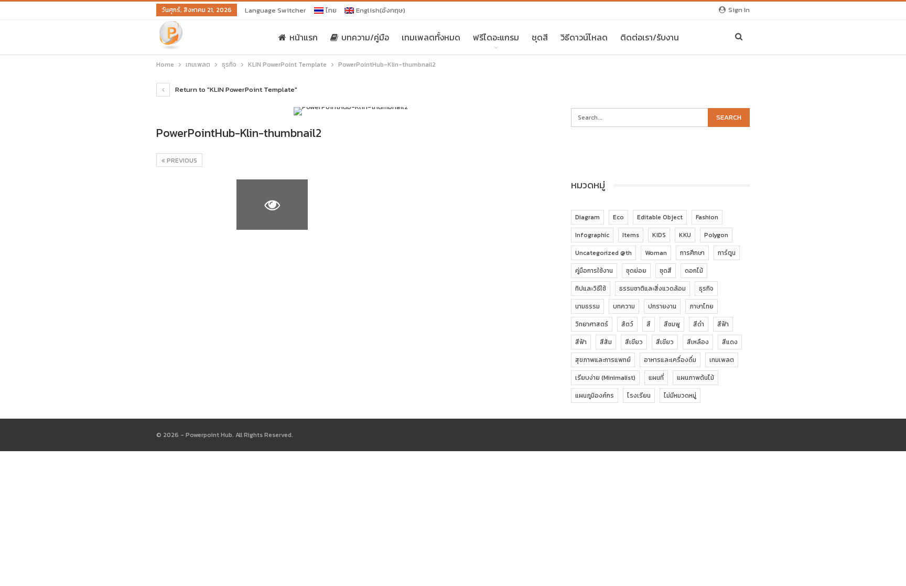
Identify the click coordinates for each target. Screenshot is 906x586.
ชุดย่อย (636, 270)
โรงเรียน (639, 395)
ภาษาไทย (701, 306)
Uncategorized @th (603, 253)
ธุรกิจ (706, 288)
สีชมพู (672, 324)
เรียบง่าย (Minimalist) (605, 377)
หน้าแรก (303, 37)
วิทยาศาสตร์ (591, 324)
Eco (618, 217)
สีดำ (698, 324)
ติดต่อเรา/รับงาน (649, 37)
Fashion (707, 217)
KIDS (659, 235)
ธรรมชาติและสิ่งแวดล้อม (652, 288)
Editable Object (660, 217)
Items (630, 235)
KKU (685, 235)
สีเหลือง (698, 342)
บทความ (624, 306)
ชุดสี (540, 37)
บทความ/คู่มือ (365, 37)
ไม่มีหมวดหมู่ (680, 395)
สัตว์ (627, 324)
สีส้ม (606, 342)
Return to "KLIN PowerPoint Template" (235, 89)
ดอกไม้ (694, 270)
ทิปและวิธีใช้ (590, 288)
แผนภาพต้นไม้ (695, 377)
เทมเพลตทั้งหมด (431, 37)
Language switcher (275, 10)
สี (648, 324)
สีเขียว (634, 342)
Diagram (587, 217)
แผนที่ (656, 377)
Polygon (716, 235)
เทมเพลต (721, 360)
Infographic (592, 235)
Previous (181, 160)
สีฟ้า (723, 324)
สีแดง (730, 342)
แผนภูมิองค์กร (594, 395)
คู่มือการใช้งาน (594, 270)
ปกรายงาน (662, 306)
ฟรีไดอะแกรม (496, 37)
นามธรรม (587, 306)
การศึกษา (692, 253)
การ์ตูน (727, 253)
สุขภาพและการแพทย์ (603, 360)
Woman (656, 253)
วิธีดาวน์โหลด (584, 37)
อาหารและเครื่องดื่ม (670, 360)
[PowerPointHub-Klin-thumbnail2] (192, 204)
